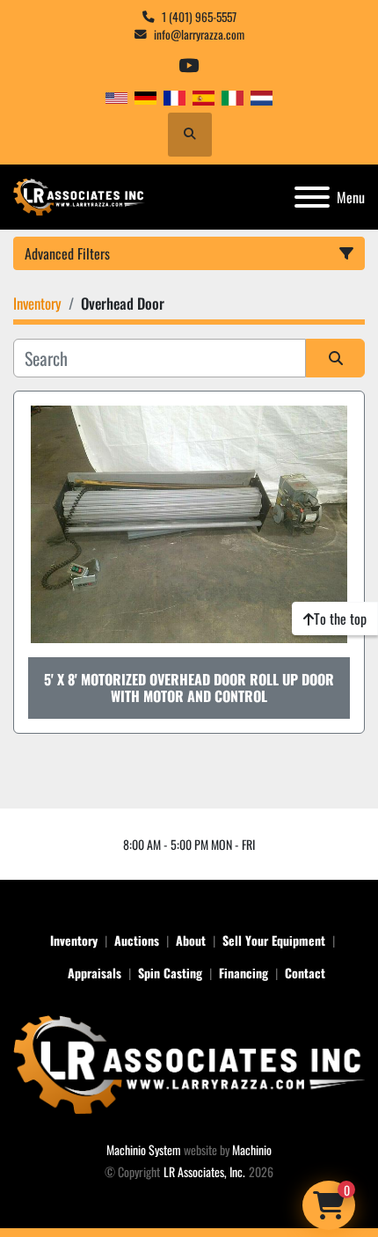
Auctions (136, 940)
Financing (243, 972)
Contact (305, 972)
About (191, 940)
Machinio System (143, 1149)
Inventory (74, 940)
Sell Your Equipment (273, 940)
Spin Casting (170, 972)
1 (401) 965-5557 (199, 17)
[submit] (335, 358)
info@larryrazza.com (199, 34)
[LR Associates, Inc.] (189, 1062)
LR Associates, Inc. (204, 1171)
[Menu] (312, 197)
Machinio (252, 1149)
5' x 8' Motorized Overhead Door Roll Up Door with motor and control (189, 687)
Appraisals (94, 972)
